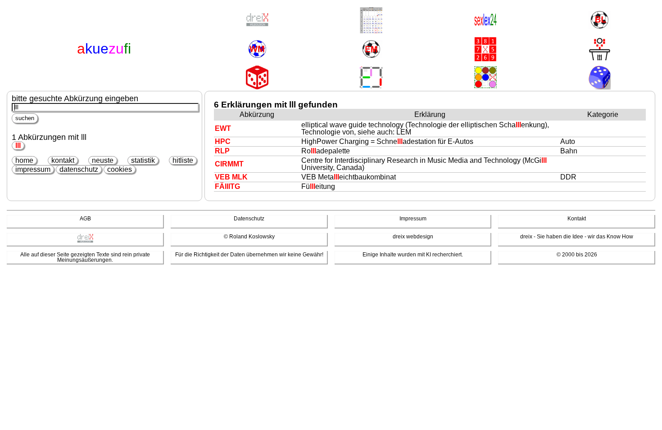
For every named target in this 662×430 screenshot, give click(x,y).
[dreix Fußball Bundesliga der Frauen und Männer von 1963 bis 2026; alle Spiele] (599, 20)
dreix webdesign (413, 236)
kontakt (62, 160)
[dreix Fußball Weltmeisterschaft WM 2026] (257, 49)
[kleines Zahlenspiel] (485, 50)
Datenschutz (249, 218)
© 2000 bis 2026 (577, 254)
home (24, 160)
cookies (119, 169)
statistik (143, 160)
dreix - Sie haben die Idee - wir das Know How (576, 236)
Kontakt (576, 218)
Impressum (412, 218)
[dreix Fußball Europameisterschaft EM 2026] (371, 49)
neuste (102, 160)
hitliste (182, 160)
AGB (85, 218)
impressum (32, 169)
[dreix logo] (85, 241)
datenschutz (78, 169)
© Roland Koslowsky (249, 236)
